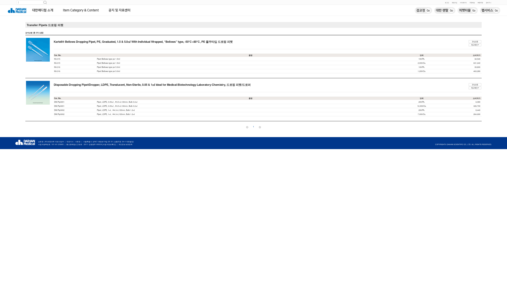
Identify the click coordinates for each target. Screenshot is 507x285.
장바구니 (488, 2)
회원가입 (454, 2)
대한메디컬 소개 (42, 10)
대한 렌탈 (444, 10)
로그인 (447, 2)
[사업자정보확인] (109, 144)
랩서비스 (490, 10)
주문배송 (472, 2)
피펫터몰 (467, 10)
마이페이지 (463, 2)
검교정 (423, 10)
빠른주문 (480, 2)
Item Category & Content (81, 10)
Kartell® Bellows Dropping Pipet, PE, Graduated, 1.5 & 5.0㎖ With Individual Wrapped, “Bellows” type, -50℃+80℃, (143, 41)
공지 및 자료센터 (119, 10)
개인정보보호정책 (126, 144)
